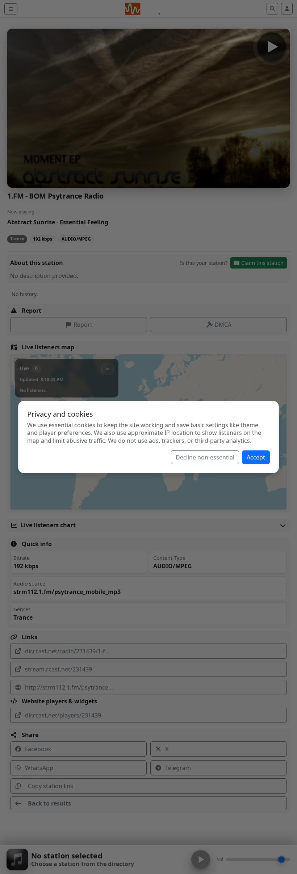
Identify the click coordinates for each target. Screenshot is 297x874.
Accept (256, 457)
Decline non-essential (205, 457)
